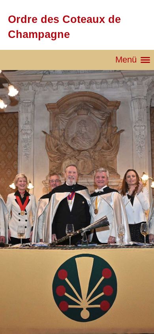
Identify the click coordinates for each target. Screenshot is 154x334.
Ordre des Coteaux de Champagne (64, 26)
